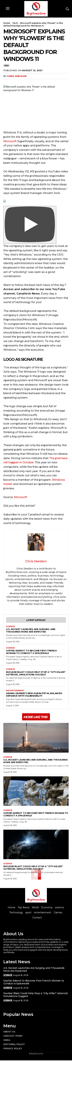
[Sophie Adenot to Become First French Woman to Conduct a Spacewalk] (36, 791)
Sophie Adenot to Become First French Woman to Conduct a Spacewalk (31, 651)
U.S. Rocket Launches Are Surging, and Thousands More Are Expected (30, 630)
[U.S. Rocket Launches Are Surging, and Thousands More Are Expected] (36, 738)
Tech (15, 23)
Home (6, 23)
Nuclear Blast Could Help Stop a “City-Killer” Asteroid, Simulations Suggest (36, 673)
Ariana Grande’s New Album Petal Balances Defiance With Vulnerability (34, 694)
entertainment (15, 691)
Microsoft (10, 141)
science (10, 626)
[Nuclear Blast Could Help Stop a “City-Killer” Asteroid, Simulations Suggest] (36, 844)
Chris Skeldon (16, 76)
